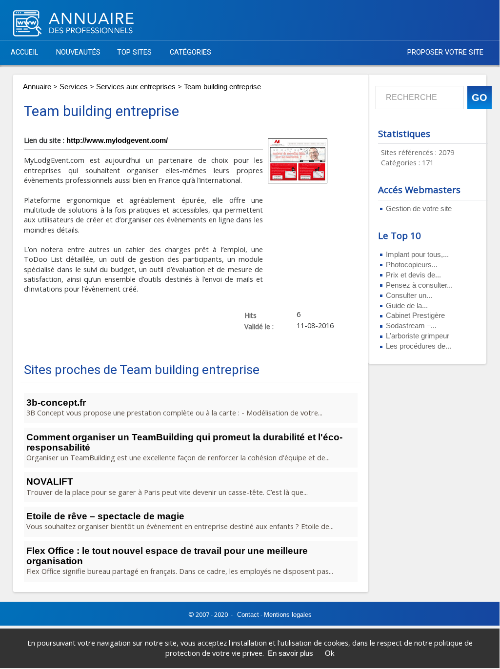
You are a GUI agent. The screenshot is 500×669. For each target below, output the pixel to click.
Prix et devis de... (413, 275)
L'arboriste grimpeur (417, 336)
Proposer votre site (445, 52)
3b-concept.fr (56, 402)
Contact (248, 614)
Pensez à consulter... (419, 285)
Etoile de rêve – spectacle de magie (105, 516)
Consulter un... (409, 295)
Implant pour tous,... (417, 254)
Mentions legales (288, 614)
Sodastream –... (411, 326)
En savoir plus (290, 653)
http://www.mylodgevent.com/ (117, 140)
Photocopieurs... (412, 265)
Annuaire (37, 87)
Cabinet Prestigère (415, 315)
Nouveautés (78, 52)
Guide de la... (407, 306)
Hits (250, 315)
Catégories (190, 52)
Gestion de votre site (419, 209)
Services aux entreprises (136, 87)
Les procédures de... (418, 346)
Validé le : (259, 326)
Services (74, 87)
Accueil (24, 52)
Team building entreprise (222, 87)
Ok (330, 653)
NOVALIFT (49, 481)
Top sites (134, 52)
